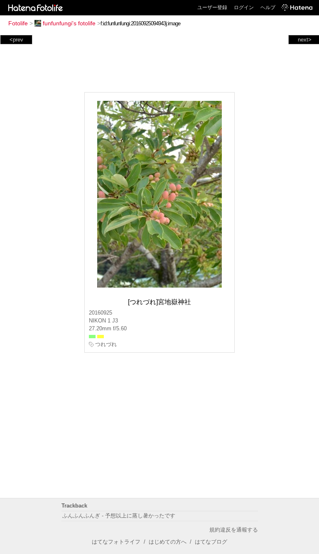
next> (305, 40)
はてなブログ (211, 542)
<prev (16, 40)
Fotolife (18, 23)
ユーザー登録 (212, 7)
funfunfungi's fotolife (69, 23)
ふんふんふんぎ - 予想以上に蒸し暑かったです (118, 516)
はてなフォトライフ (116, 542)
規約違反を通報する (233, 530)
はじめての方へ (167, 542)
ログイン (244, 7)
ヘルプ (267, 7)
